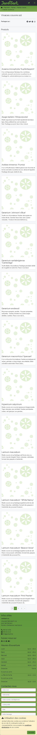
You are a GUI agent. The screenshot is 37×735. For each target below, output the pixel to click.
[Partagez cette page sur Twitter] (30, 22)
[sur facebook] (1, 641)
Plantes (13, 7)
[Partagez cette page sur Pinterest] (32, 22)
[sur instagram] (4, 641)
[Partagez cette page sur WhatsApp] (35, 22)
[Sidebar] (29, 3)
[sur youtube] (9, 641)
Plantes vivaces (21, 7)
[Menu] (35, 3)
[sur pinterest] (6, 641)
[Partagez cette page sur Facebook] (27, 22)
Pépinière (7, 7)
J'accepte (31, 732)
